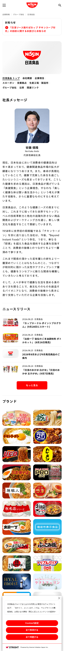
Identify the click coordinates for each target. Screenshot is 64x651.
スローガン (8, 83)
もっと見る (32, 385)
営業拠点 (22, 83)
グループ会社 (18, 14)
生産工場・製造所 (38, 83)
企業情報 (6, 14)
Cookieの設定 (32, 623)
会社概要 (27, 78)
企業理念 (39, 78)
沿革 (21, 87)
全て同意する (32, 637)
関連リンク (33, 87)
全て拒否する (32, 630)
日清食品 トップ (11, 78)
